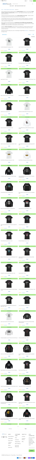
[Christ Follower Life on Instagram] (5, 0)
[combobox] (22, 4)
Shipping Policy (17, 441)
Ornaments (10, 447)
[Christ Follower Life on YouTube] (2, 0)
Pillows (9, 445)
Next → (26, 428)
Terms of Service (19, 455)
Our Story (23, 436)
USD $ (26, 0)
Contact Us (17, 439)
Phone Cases (10, 440)
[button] (33, 34)
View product (9, 52)
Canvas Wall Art (11, 436)
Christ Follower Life (7, 455)
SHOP (13, 5)
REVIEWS (21, 5)
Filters (29, 34)
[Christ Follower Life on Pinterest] (4, 0)
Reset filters (33, 36)
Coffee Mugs (10, 438)
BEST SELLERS (17, 5)
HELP (25, 5)
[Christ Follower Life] (7, 4)
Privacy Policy (13, 455)
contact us (26, 30)
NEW (10, 5)
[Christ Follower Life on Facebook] (1, 0)
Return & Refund (18, 443)
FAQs (16, 437)
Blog (22, 441)
